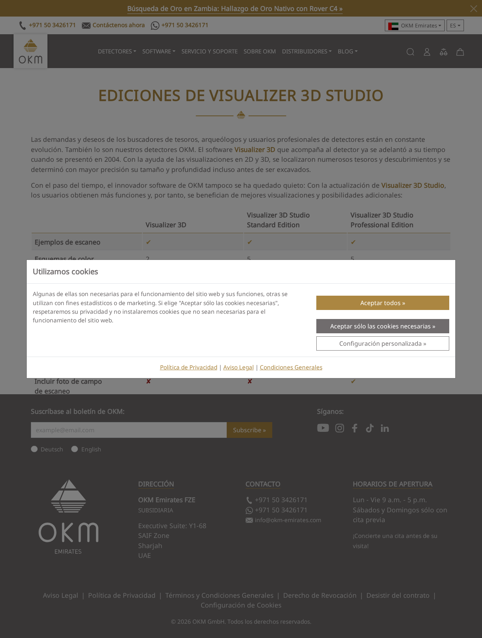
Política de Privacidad (188, 367)
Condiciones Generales (291, 367)
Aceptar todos (380, 303)
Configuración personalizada (380, 343)
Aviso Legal (238, 367)
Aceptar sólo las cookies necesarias (380, 326)
